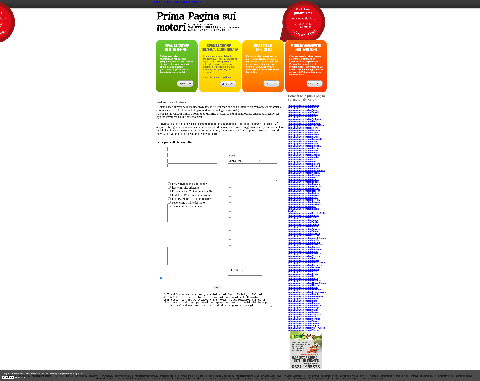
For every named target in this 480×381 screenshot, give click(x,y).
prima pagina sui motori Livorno (304, 184)
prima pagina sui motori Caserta (304, 173)
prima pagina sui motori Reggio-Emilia (307, 213)
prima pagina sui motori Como (303, 141)
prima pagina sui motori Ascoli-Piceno (307, 238)
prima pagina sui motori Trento (303, 220)
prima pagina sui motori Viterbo (303, 330)
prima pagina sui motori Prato (302, 301)
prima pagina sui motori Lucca (303, 278)
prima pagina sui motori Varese (303, 110)
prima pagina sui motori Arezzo (303, 236)
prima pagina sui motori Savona (304, 137)
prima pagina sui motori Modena (304, 191)
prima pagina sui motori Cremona (304, 175)
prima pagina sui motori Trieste (303, 224)
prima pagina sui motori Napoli (303, 152)
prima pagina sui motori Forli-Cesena (306, 263)
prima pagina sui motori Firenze (304, 148)
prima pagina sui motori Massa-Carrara (307, 283)
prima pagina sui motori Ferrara (303, 260)
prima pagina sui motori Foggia (303, 177)
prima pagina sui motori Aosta (303, 132)
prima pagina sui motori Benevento (305, 245)
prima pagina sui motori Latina (303, 272)
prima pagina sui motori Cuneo (303, 134)
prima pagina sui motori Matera (303, 285)
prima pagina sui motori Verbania (304, 119)
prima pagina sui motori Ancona (304, 155)
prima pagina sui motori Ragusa (304, 303)
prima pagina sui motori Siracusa (304, 314)
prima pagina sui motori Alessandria (306, 126)
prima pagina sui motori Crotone (304, 256)
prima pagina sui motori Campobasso (306, 170)
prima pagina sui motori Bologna (304, 146)
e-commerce (167, 1)
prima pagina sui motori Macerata (304, 281)
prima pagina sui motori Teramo (304, 323)
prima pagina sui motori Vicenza (304, 233)
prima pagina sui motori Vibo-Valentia (306, 328)
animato (184, 1)
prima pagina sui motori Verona (303, 231)
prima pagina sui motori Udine (303, 227)
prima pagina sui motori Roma (303, 150)
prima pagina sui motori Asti (302, 159)
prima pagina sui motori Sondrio (304, 319)
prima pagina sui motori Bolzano (304, 164)
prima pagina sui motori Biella (303, 114)
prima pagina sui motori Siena (303, 316)
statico (156, 1)
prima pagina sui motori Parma (303, 197)
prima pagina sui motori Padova (304, 193)
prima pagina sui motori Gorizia (303, 179)
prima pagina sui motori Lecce (303, 274)
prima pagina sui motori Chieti (303, 251)
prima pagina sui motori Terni (302, 218)
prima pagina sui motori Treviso (303, 222)
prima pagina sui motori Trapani (304, 325)
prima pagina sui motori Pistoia (303, 294)
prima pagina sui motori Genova (304, 130)
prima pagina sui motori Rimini (303, 215)
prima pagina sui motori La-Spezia (305, 139)
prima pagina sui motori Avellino (304, 240)
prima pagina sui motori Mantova (304, 186)
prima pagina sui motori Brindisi (304, 166)
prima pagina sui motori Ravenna (304, 305)
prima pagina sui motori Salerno (304, 310)
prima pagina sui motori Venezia (304, 229)
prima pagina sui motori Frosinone (305, 265)
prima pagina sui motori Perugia (304, 200)
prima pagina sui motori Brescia (304, 143)
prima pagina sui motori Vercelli (303, 112)
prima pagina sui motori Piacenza (304, 204)
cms (177, 1)
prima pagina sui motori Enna (302, 258)
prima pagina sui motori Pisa (302, 206)
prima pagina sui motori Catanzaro (305, 249)
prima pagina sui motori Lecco (303, 276)
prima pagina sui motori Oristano (304, 290)
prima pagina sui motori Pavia (302, 117)
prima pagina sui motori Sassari (303, 312)
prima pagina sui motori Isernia (303, 269)
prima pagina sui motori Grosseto (304, 267)
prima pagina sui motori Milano (303, 105)
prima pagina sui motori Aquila (303, 157)
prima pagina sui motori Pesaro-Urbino (307, 292)
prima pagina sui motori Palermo (304, 195)
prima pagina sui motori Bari (302, 161)
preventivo (195, 1)
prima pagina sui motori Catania (304, 247)
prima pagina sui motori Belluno (304, 242)
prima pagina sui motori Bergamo (304, 123)
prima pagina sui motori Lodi (302, 121)
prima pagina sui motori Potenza (304, 298)
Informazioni (20, 377)
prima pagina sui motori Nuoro (303, 287)
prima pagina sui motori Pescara (304, 202)
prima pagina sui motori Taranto (304, 321)
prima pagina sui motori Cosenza (304, 254)
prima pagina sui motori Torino (303, 128)
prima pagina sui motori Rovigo (303, 307)
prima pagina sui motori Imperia (304, 182)
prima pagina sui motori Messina (304, 188)
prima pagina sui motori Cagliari (304, 168)
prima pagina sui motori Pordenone (305, 296)
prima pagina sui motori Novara (303, 108)
